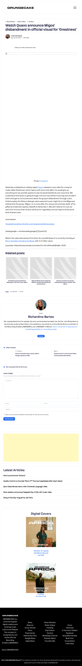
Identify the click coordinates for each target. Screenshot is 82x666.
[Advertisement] (41, 448)
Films (30, 630)
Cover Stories (30, 628)
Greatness (14, 291)
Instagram (44, 181)
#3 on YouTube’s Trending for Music (19, 241)
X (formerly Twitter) (70, 630)
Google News (30, 638)
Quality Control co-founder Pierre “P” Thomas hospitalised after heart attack (32, 481)
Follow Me (41, 336)
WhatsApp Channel (49, 636)
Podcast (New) (50, 638)
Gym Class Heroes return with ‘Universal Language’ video (25, 486)
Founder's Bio (50, 641)
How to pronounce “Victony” (14, 475)
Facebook (70, 633)
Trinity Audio (24, 47)
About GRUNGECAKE (10, 650)
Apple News (30, 641)
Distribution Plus (30, 636)
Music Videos (50, 625)
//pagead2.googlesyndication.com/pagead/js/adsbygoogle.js (29, 224)
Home (70, 625)
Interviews (70, 643)
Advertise (70, 628)
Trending (49, 628)
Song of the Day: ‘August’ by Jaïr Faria (18, 498)
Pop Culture (49, 630)
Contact (50, 633)
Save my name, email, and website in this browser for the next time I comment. (27, 414)
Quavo (40, 187)
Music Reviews (50, 622)
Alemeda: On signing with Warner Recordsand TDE (41, 553)
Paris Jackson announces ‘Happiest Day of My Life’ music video (27, 492)
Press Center (30, 633)
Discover (30, 625)
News (30, 622)
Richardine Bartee (17, 36)
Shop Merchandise (69, 636)
